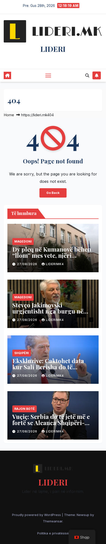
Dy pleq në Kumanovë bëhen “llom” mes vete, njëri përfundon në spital (51, 255)
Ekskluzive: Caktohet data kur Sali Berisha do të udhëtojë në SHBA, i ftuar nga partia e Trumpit (48, 370)
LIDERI (53, 49)
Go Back (53, 193)
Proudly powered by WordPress (37, 515)
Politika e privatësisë (53, 533)
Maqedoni (23, 241)
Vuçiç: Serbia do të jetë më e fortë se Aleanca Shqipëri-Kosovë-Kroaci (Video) (51, 423)
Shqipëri (21, 353)
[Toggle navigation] (48, 75)
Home (9, 115)
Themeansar (52, 521)
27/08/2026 (27, 264)
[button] (87, 75)
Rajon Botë (24, 409)
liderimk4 (55, 264)
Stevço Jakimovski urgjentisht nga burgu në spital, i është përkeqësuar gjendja (48, 314)
